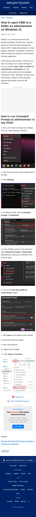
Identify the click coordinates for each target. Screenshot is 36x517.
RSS (18, 493)
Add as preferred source (19, 401)
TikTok (17, 501)
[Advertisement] (18, 100)
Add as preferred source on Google (19, 460)
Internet (23, 7)
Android (15, 7)
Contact (22, 489)
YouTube (9, 501)
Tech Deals (12, 13)
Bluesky (23, 501)
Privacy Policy (12, 481)
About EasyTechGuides (10, 489)
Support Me (23, 13)
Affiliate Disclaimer (18, 485)
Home (3, 17)
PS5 (31, 7)
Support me (18, 397)
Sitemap (30, 489)
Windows (7, 7)
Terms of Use (23, 481)
